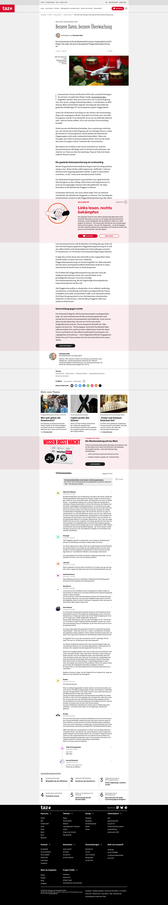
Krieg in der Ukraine (69, 832)
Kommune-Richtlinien (112, 891)
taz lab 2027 (89, 860)
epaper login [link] (122, 2)
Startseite (43, 14)
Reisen (43, 875)
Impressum (105, 894)
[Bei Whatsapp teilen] (88, 385)
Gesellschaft (45, 824)
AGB (111, 894)
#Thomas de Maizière (82, 373)
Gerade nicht (119, 202)
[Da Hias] (58, 715)
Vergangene (89, 857)
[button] (126, 8)
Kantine (43, 878)
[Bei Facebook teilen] (84, 385)
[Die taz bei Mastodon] (117, 808)
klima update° (45, 855)
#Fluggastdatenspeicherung (97, 373)
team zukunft (67, 849)
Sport (42, 829)
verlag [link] (42, 2)
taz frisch (66, 852)
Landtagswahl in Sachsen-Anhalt (71, 828)
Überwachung (67, 14)
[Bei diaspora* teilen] (92, 385)
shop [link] (57, 2)
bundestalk (44, 849)
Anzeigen (44, 883)
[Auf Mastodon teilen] (76, 385)
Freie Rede (44, 860)
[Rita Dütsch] (58, 587)
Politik (50, 14)
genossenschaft (113, 821)
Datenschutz (96, 894)
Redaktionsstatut (98, 891)
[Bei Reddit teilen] (96, 385)
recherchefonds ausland (115, 826)
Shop (42, 881)
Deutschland (57, 14)
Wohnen (65, 824)
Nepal (65, 818)
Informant (88, 894)
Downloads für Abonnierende (72, 883)
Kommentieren (68, 381)
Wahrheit (44, 838)
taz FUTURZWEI (113, 852)
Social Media (67, 821)
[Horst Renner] (58, 608)
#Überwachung (69, 373)
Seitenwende (117, 894)
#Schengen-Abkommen (62, 376)
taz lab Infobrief (68, 857)
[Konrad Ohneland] (62, 761)
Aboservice (66, 877)
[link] (43, 8)
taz (46, 807)
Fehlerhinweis (77, 381)
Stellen (87, 826)
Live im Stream (90, 855)
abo (109, 818)
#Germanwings (60, 373)
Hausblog (88, 821)
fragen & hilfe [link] (63, 2)
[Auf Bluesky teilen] (80, 385)
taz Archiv (111, 858)
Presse (87, 829)
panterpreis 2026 (113, 832)
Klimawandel (67, 835)
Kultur (43, 826)
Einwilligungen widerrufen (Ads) (95, 896)
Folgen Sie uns (111, 808)
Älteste (110, 473)
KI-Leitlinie (122, 891)
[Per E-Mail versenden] (72, 385)
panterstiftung (112, 829)
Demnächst (89, 849)
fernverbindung (46, 852)
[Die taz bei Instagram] (126, 808)
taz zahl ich (111, 824)
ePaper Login (67, 880)
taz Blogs (111, 850)
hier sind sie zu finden (76, 484)
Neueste (104, 473)
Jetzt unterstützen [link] (65, 346)
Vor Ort (87, 852)
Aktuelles (88, 818)
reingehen (44, 863)
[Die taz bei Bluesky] (121, 808)
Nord (42, 835)
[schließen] (125, 202)
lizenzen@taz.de (53, 893)
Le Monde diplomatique (115, 855)
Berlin (42, 832)
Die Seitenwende (90, 824)
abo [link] (106, 2)
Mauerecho (44, 857)
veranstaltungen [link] (50, 2)
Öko (42, 821)
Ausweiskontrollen (98, 97)
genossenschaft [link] (113, 2)
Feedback (66, 874)
